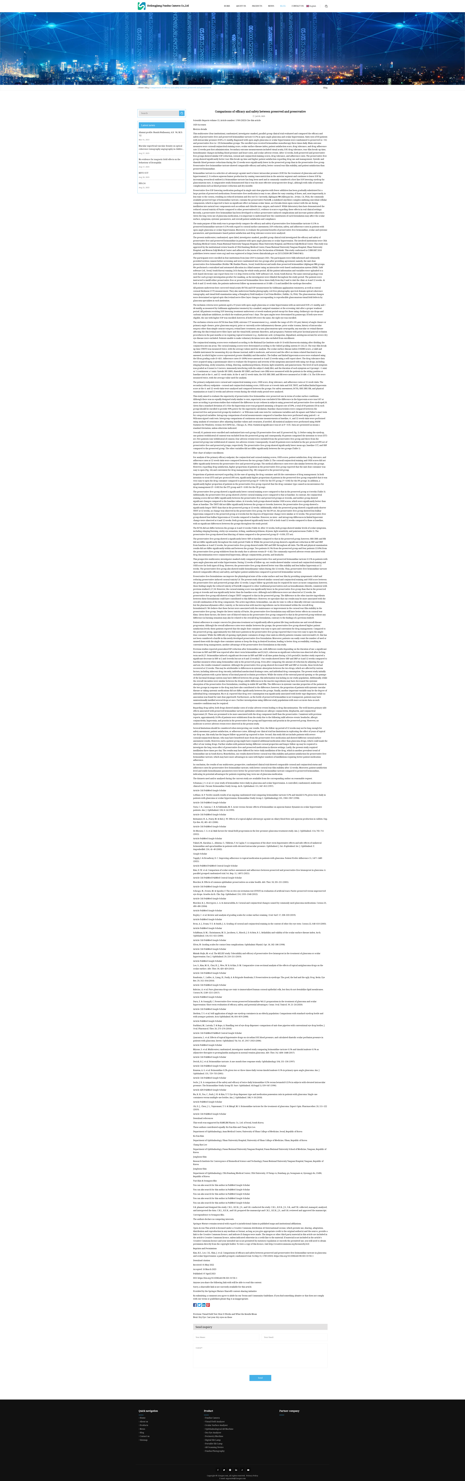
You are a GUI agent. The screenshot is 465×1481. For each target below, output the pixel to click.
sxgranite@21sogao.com (236, 1478)
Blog (283, 6)
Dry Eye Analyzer (213, 1432)
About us (241, 6)
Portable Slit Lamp (213, 1443)
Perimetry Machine (214, 1436)
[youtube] (248, 1470)
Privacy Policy (252, 1475)
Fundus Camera (212, 1417)
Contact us (298, 6)
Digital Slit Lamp (213, 1440)
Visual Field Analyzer (215, 1421)
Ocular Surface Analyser (216, 1425)
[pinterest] (230, 1470)
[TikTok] (242, 1470)
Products (257, 6)
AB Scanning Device (214, 1447)
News (271, 6)
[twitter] (224, 1470)
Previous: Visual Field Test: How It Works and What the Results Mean (225, 1314)
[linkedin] (236, 1470)
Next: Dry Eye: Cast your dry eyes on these (212, 1317)
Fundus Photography (215, 1451)
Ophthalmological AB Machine (219, 1429)
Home (227, 6)
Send (260, 1378)
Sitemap (143, 1440)
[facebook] (218, 1470)
